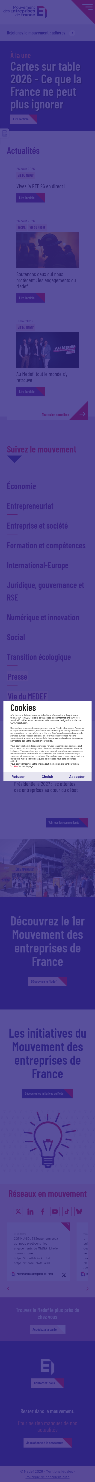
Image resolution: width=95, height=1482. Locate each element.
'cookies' (14, 766)
